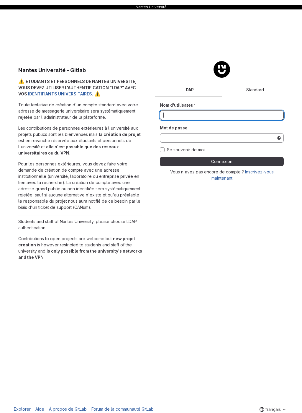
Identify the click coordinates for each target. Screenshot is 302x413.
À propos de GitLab (68, 409)
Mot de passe (174, 127)
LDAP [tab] (188, 89)
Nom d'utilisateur (177, 105)
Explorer (22, 409)
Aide (39, 409)
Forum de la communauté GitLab (122, 409)
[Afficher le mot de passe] (279, 138)
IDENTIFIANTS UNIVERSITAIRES (60, 93)
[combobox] (272, 409)
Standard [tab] (255, 89)
